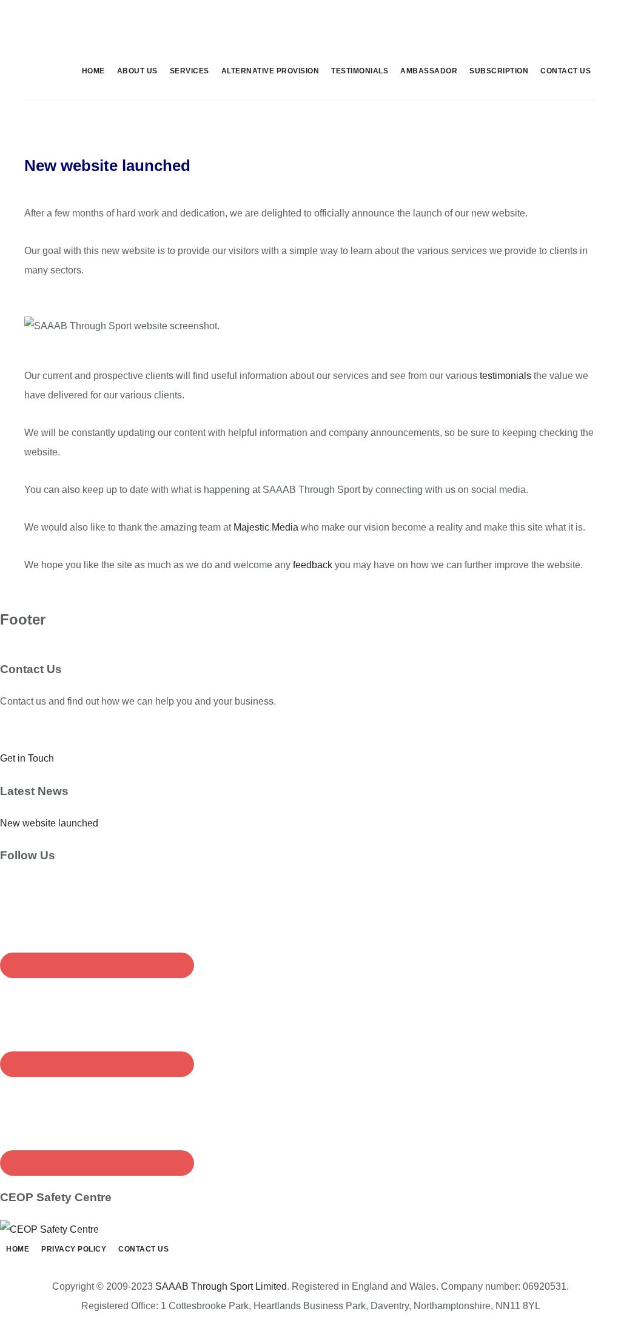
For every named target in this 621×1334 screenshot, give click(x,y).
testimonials (505, 375)
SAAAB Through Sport (115, 26)
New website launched (49, 823)
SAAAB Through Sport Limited (221, 1286)
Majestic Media (265, 527)
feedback (312, 565)
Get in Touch (27, 758)
